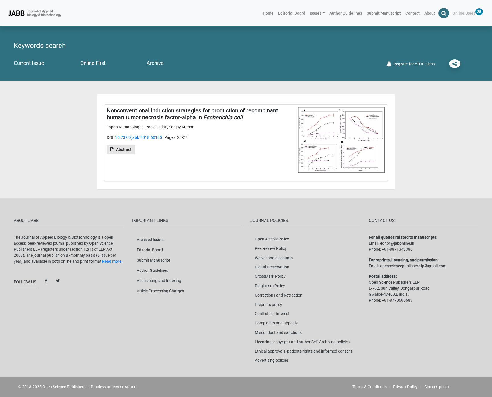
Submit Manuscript (384, 13)
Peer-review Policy (271, 248)
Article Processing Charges (160, 291)
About (429, 13)
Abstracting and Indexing (159, 280)
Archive (155, 63)
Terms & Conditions (369, 386)
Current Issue (29, 63)
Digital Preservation (272, 267)
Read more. (112, 261)
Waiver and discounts (274, 258)
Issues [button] (315, 13)
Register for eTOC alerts (413, 64)
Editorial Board (291, 13)
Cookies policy (436, 386)
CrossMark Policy (270, 276)
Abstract (124, 149)
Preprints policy (268, 304)
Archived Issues (150, 239)
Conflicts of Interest (272, 313)
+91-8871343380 (397, 249)
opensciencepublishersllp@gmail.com (413, 266)
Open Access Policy (272, 239)
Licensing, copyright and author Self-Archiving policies (302, 342)
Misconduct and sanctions (278, 332)
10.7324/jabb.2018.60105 (138, 137)
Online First (93, 63)
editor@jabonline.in (397, 243)
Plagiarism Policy (270, 285)
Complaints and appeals (276, 323)
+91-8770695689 (397, 300)
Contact (412, 13)
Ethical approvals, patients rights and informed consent (303, 351)
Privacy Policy (405, 386)
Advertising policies (272, 360)
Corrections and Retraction (278, 295)
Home (269, 13)
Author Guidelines (345, 13)
